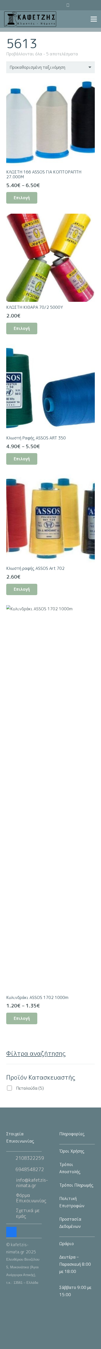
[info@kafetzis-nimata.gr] (11, 1182)
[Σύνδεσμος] (30, 19)
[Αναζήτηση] (54, 5)
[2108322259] (11, 1158)
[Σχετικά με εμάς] (11, 1213)
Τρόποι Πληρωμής (76, 1185)
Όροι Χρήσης (71, 1151)
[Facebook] (91, 5)
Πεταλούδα (30, 1088)
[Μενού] (93, 19)
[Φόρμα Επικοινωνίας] (11, 1198)
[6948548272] (11, 1169)
